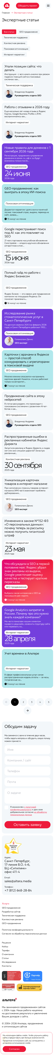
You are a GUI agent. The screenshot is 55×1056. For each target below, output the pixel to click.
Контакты (6, 966)
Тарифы (5, 950)
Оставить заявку (28, 824)
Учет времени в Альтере (21, 653)
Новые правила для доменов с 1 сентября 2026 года (27, 149)
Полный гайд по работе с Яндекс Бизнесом (22, 274)
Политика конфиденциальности (17, 929)
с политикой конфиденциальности (23, 808)
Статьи (5, 958)
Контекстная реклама (12, 919)
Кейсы (5, 946)
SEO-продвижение (11, 907)
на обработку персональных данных (28, 813)
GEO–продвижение (11, 923)
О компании (8, 954)
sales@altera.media (17, 881)
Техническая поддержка (13, 915)
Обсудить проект (27, 5)
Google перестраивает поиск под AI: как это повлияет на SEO (25, 232)
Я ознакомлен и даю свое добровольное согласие (28, 811)
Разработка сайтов (11, 911)
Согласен (14, 1048)
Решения (6, 942)
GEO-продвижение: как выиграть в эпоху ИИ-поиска (25, 190)
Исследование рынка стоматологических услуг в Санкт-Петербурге (23, 316)
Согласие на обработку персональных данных (24, 933)
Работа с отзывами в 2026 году (27, 107)
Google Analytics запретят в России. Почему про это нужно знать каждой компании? (26, 613)
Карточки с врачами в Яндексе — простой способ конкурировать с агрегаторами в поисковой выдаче (26, 360)
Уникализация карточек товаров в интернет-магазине (25, 482)
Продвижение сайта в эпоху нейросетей (24, 397)
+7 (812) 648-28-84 (18, 890)
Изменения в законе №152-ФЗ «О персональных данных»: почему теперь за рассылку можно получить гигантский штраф (26, 528)
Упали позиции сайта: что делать (22, 68)
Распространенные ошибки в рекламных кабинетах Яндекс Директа (26, 440)
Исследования (9, 962)
